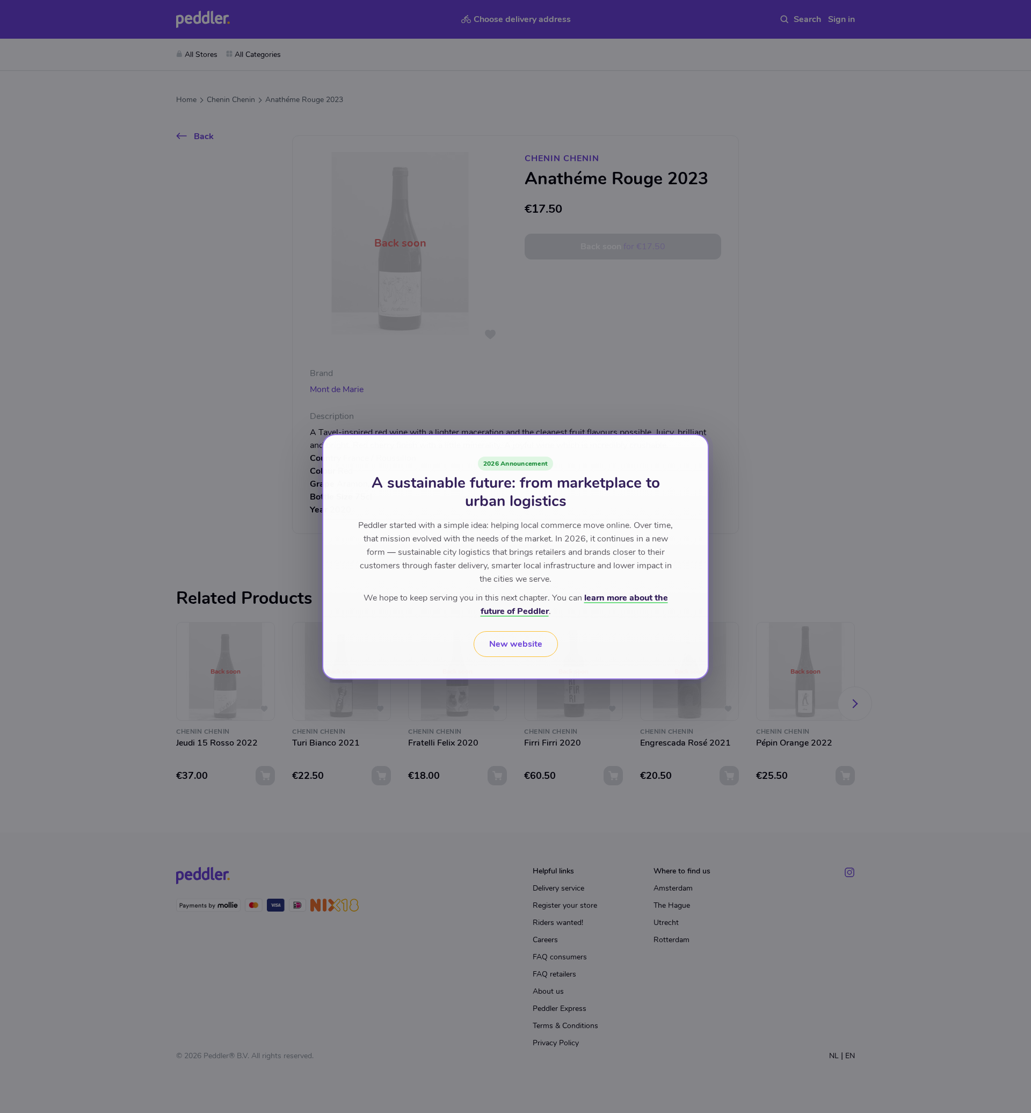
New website (515, 644)
